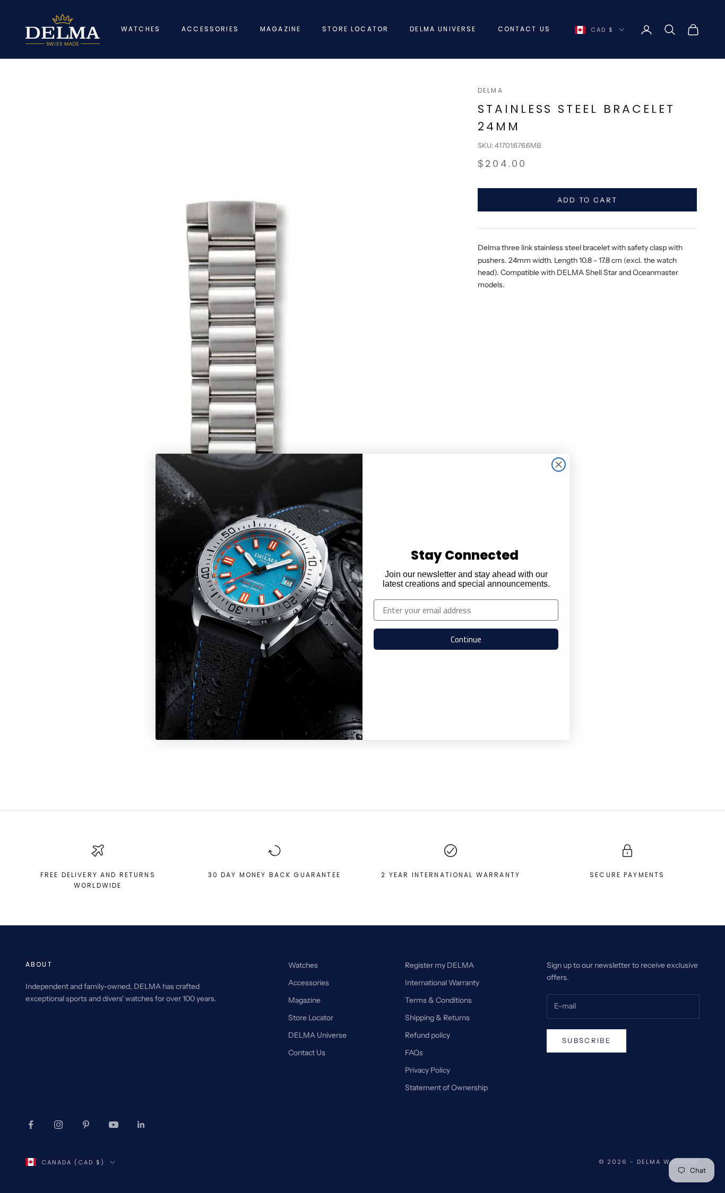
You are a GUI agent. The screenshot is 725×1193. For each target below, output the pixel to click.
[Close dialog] (558, 464)
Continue (466, 639)
